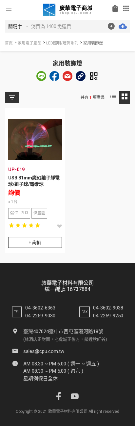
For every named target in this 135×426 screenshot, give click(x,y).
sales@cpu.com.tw (43, 351)
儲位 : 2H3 (19, 213)
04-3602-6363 (40, 308)
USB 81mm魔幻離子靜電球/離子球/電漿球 (34, 181)
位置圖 (39, 213)
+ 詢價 (35, 242)
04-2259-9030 (40, 316)
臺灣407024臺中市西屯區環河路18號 (63, 331)
